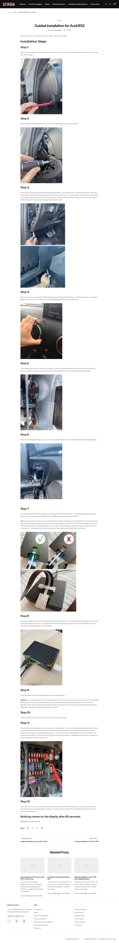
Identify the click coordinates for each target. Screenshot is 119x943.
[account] (110, 4)
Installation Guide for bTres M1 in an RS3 (58, 878)
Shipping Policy (80, 915)
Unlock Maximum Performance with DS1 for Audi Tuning (32, 878)
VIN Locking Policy (81, 909)
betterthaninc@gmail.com (15, 916)
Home (9, 12)
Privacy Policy (79, 919)
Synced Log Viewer (40, 919)
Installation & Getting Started (43, 922)
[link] (28, 828)
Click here (23, 821)
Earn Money (78, 925)
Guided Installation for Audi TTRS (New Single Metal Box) (85, 878)
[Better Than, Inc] (9, 4)
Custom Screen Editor (41, 925)
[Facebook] (9, 921)
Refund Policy (79, 912)
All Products (38, 909)
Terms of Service (80, 922)
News (14, 12)
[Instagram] (17, 921)
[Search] (106, 4)
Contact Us (37, 928)
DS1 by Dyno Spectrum (41, 915)
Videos (36, 912)
